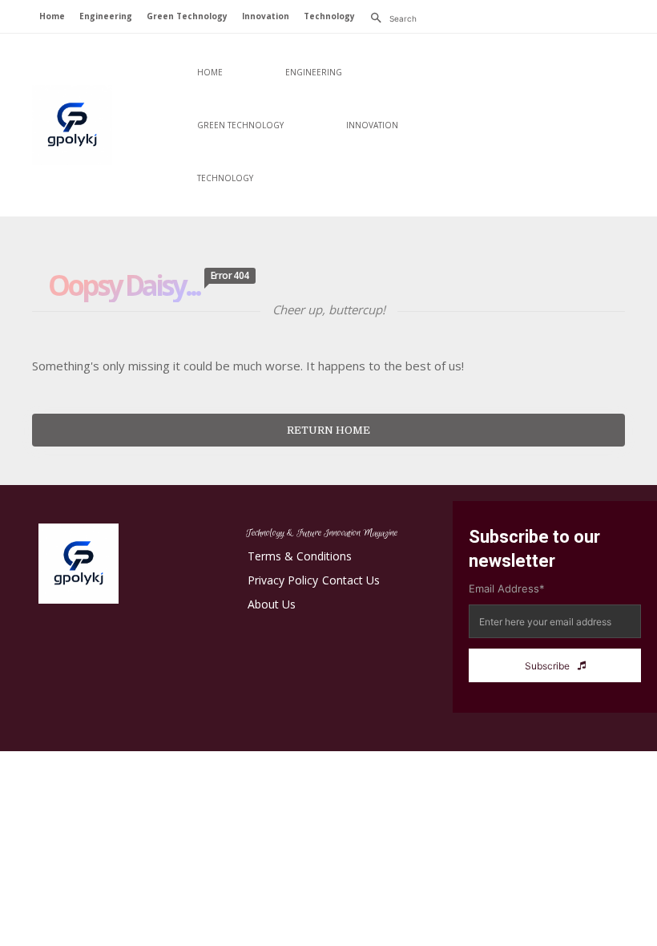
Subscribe (547, 666)
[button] (389, 18)
